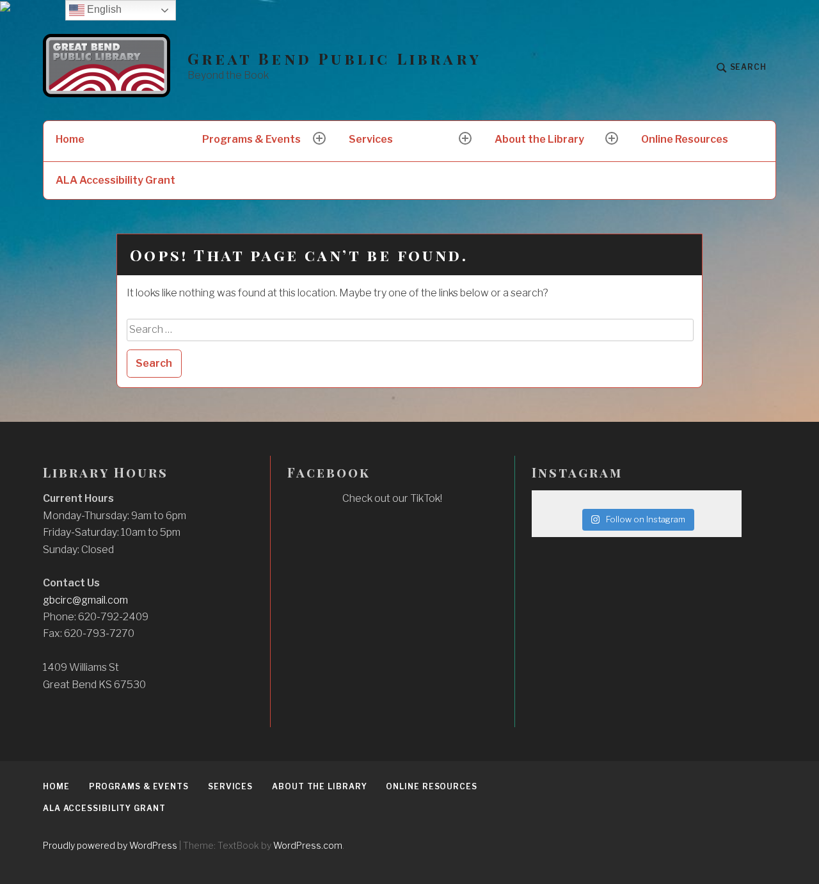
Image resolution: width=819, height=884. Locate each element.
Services (371, 139)
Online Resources (684, 139)
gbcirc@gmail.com (85, 600)
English (103, 9)
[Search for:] (410, 329)
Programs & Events (251, 139)
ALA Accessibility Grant (115, 180)
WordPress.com (307, 845)
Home (70, 139)
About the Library (539, 139)
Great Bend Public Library (334, 58)
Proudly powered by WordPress (110, 845)
